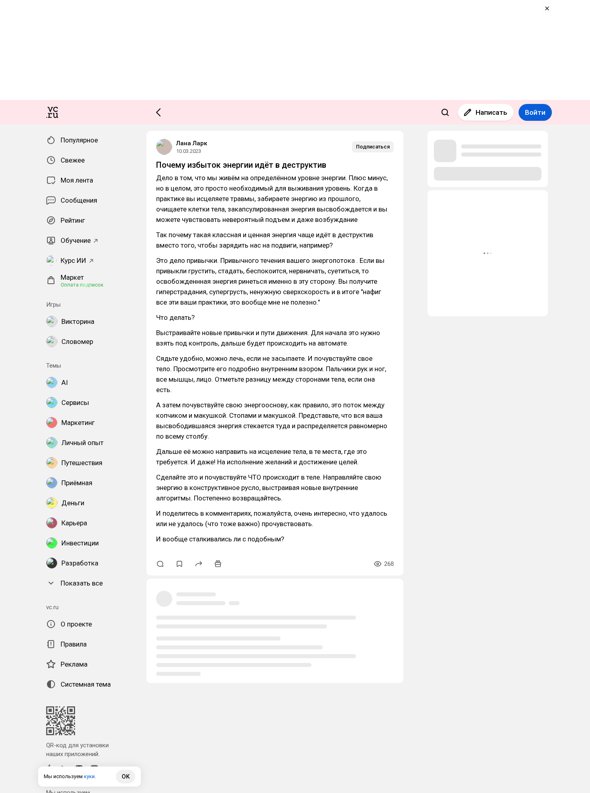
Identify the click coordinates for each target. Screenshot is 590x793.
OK (126, 776)
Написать (491, 112)
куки (89, 776)
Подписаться (373, 147)
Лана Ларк (191, 143)
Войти (535, 112)
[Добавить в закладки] (179, 563)
